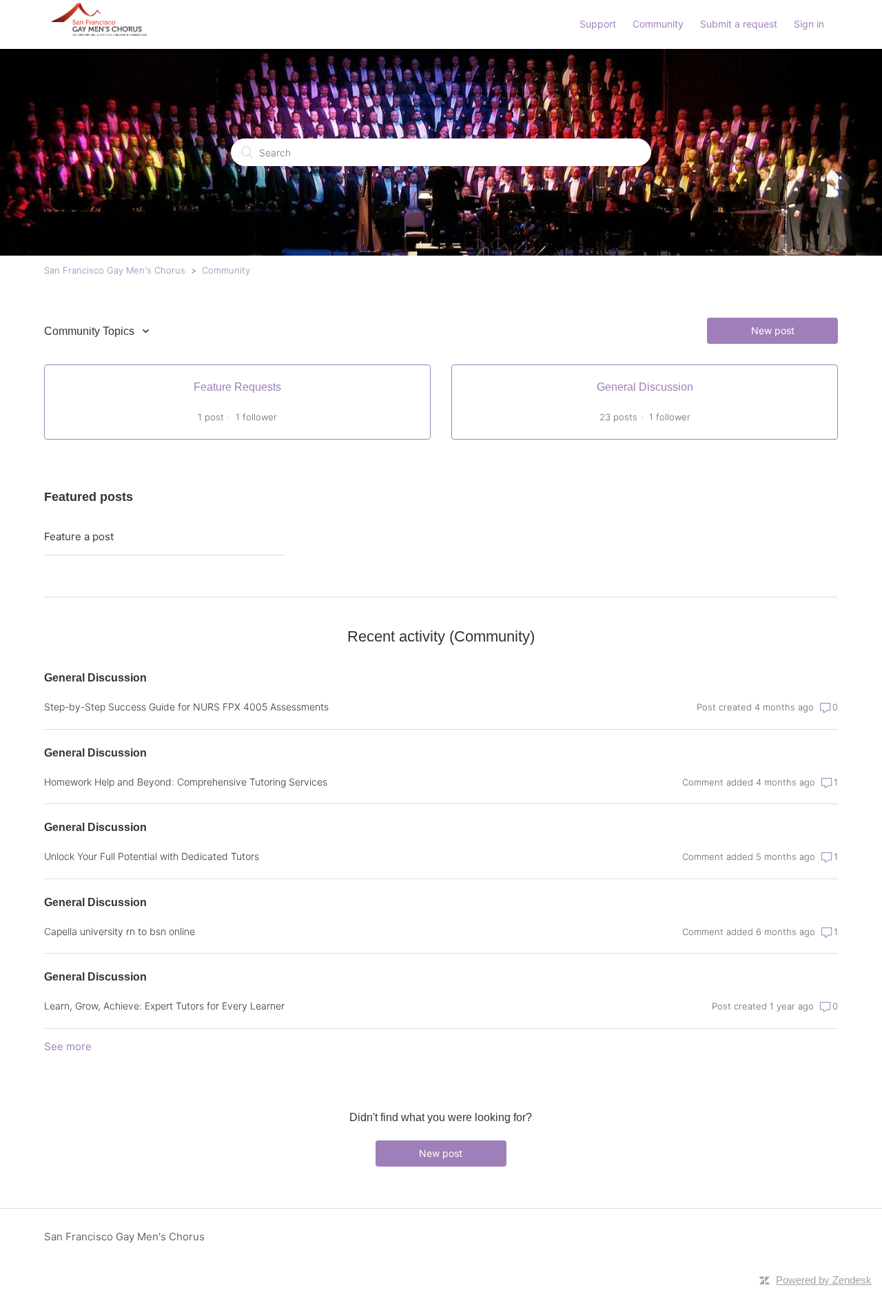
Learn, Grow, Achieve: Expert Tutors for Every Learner (164, 1006)
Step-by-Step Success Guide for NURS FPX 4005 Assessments (186, 706)
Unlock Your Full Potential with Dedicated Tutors (151, 856)
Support (598, 24)
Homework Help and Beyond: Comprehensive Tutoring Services (185, 782)
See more (68, 1046)
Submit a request (738, 24)
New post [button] (772, 330)
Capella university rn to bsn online (119, 931)
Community (658, 24)
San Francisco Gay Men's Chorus (114, 270)
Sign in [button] (809, 24)
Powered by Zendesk (824, 1280)
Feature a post (79, 536)
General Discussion (95, 678)
